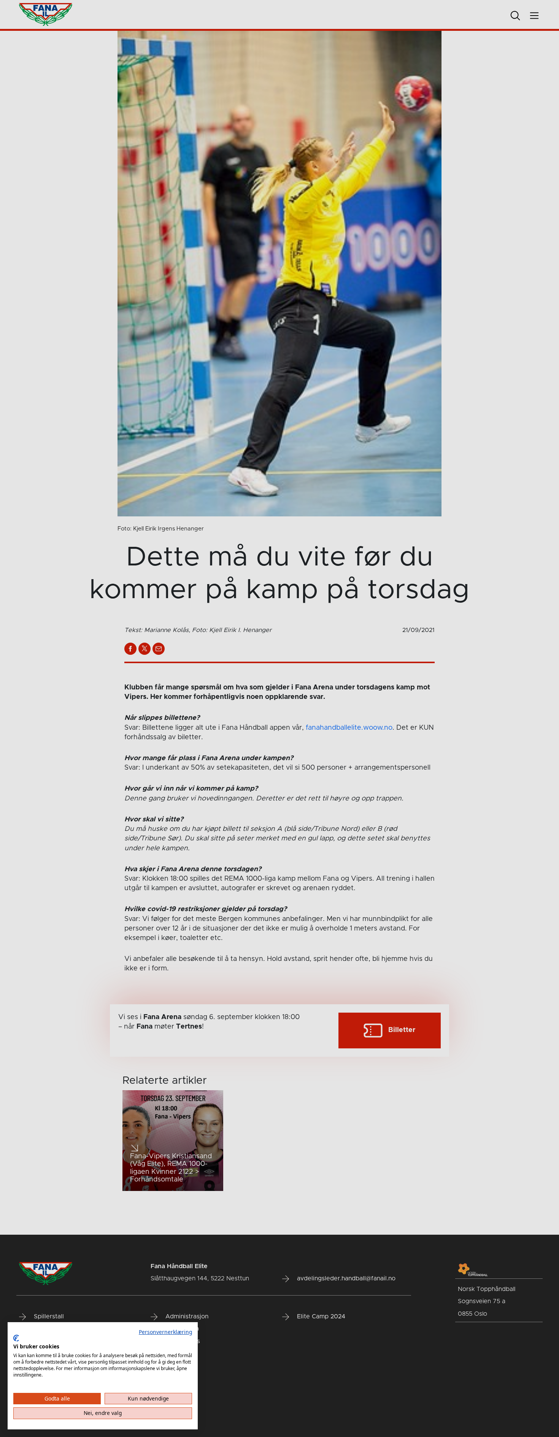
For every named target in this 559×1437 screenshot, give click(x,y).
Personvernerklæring (165, 1331)
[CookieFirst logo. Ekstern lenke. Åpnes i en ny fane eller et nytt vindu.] (16, 1338)
